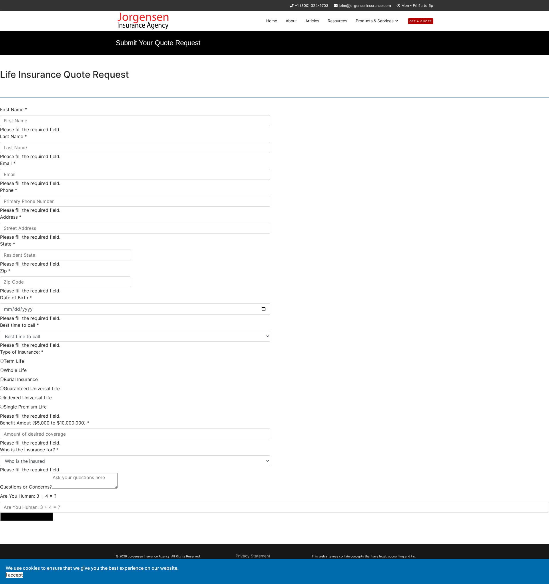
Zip (5, 271)
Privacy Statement (253, 555)
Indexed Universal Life (28, 397)
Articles (312, 20)
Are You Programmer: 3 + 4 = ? (28, 496)
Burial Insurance (21, 379)
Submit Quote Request (26, 517)
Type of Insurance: (21, 352)
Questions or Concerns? (26, 487)
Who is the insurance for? (29, 450)
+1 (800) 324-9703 (311, 5)
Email (7, 163)
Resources (337, 20)
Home (271, 20)
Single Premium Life (25, 407)
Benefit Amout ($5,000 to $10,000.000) (44, 423)
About (291, 20)
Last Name (13, 136)
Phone (8, 190)
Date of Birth (16, 297)
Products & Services (374, 20)
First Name (13, 109)
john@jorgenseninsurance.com (365, 5)
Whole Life (15, 370)
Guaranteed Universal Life (32, 388)
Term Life (14, 361)
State (7, 244)
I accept (14, 575)
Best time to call (19, 325)
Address (10, 217)
